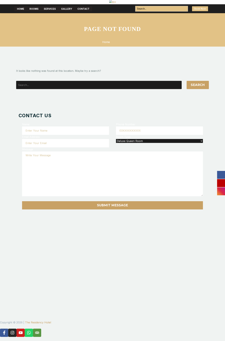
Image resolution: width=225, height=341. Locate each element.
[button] (184, 9)
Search (198, 85)
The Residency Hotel (38, 322)
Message (27, 149)
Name (25, 124)
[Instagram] (12, 333)
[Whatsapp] (29, 333)
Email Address (31, 136)
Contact (83, 8)
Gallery (66, 8)
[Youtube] (20, 333)
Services (50, 8)
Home (20, 8)
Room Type (123, 136)
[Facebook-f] (4, 333)
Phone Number (125, 124)
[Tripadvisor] (37, 333)
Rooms (34, 8)
